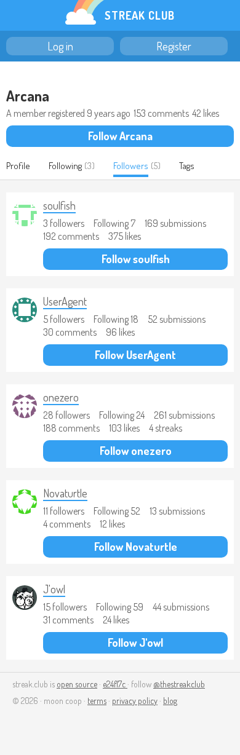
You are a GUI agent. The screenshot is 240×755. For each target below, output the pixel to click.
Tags (186, 166)
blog (170, 700)
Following (65, 166)
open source (77, 684)
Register (173, 46)
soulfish (59, 205)
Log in (60, 46)
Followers (130, 166)
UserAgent (65, 301)
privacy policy (135, 700)
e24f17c (115, 684)
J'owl (54, 589)
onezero (61, 397)
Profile (18, 166)
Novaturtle (65, 493)
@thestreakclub (179, 684)
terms (96, 700)
